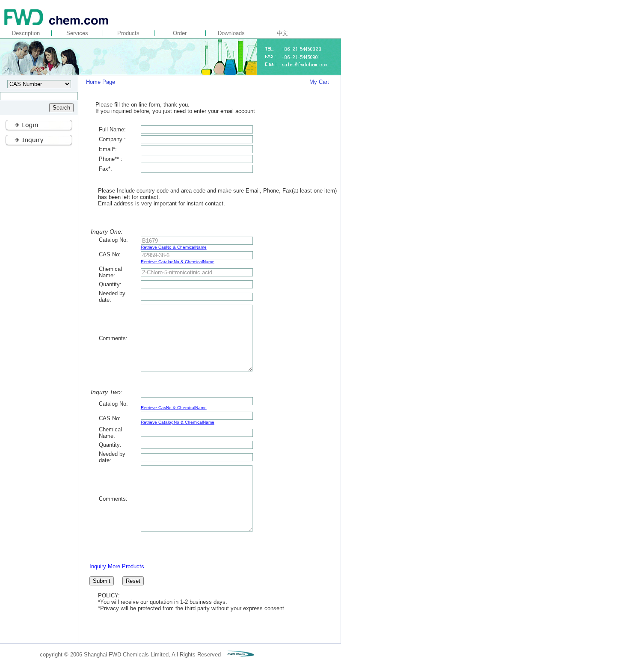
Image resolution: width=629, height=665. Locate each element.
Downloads (231, 33)
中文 (282, 33)
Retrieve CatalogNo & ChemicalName (177, 261)
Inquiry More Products (116, 566)
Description (26, 33)
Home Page (101, 82)
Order (180, 33)
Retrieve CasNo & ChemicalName (174, 247)
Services (77, 33)
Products (128, 33)
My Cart (319, 82)
